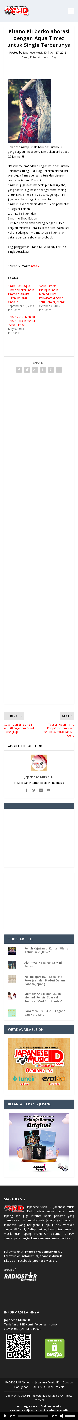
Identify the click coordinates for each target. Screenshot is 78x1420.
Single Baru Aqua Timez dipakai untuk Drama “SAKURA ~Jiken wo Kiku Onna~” (21, 294)
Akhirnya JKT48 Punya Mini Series (43, 964)
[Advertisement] (41, 67)
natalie (35, 266)
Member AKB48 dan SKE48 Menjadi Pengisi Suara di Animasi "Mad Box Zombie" (43, 997)
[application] (39, 1416)
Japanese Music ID (35, 52)
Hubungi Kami (26, 1406)
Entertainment (39, 57)
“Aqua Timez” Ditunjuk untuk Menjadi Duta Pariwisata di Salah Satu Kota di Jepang (51, 294)
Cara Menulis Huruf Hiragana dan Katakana (44, 1012)
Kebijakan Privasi (33, 1410)
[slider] (70, 1415)
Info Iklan (44, 1406)
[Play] (5, 1416)
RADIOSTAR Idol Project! (48, 1387)
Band (25, 57)
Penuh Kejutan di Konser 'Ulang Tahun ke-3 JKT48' (46, 950)
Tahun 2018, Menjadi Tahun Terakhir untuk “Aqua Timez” (22, 321)
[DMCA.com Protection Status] (55, 1357)
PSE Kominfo (29, 1324)
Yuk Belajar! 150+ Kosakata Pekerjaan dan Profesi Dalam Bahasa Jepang (44, 980)
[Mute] (62, 1416)
